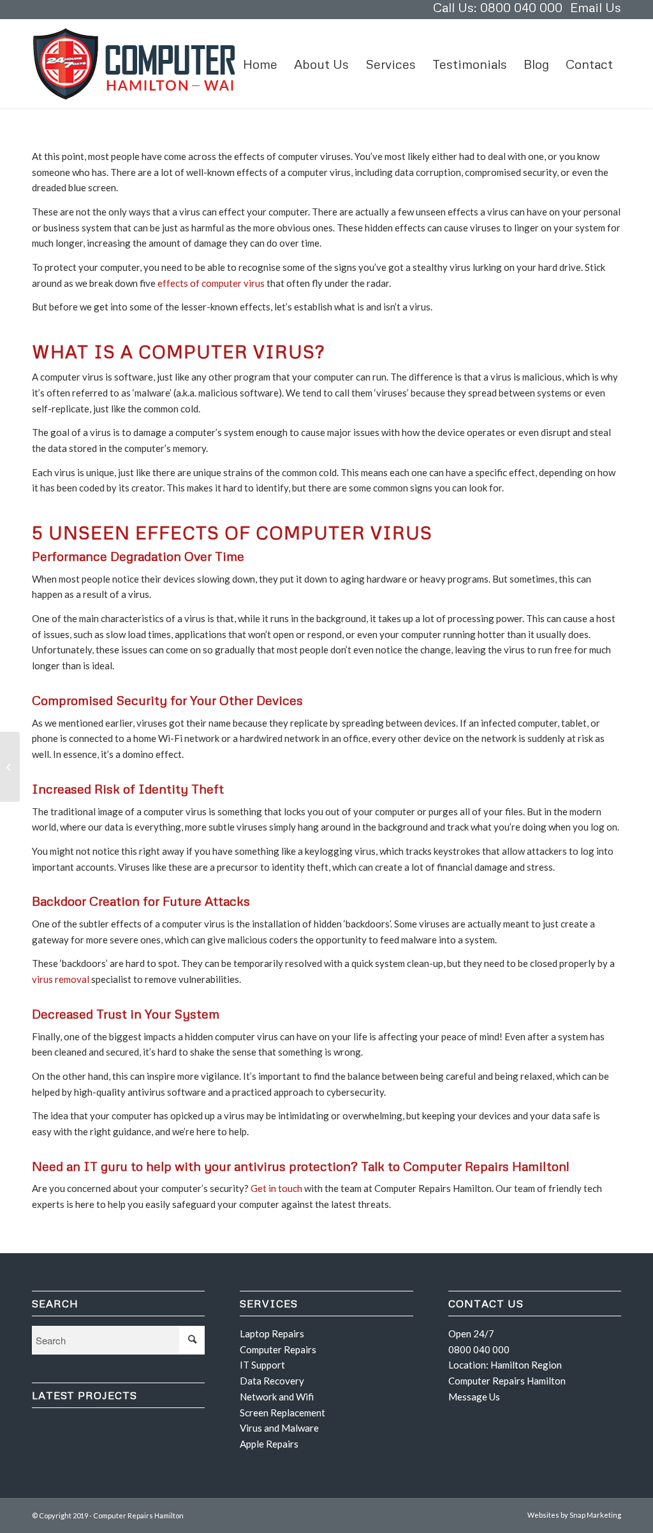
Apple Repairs (269, 1443)
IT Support (262, 1364)
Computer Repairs (278, 1349)
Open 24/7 (471, 1333)
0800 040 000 (479, 1349)
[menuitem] (260, 63)
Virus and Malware (279, 1428)
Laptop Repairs (272, 1333)
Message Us (474, 1396)
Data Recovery (272, 1380)
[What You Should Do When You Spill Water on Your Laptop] (10, 767)
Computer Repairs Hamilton (507, 1380)
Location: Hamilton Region (505, 1364)
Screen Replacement (282, 1412)
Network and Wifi (277, 1396)
